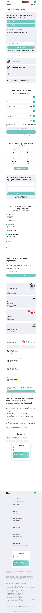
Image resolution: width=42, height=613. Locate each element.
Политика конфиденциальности (16, 611)
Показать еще (21, 390)
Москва (8, 437)
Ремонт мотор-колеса (11, 110)
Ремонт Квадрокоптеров (17, 536)
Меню (35, 493)
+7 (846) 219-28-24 (32, 4)
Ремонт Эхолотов (16, 534)
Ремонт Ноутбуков (16, 511)
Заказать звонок (21, 193)
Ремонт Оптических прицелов (18, 538)
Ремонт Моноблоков (16, 539)
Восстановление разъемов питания (13, 120)
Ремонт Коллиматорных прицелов (19, 541)
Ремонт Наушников (16, 543)
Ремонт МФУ (15, 523)
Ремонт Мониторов (16, 525)
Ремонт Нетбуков (16, 513)
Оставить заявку (21, 275)
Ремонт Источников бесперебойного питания (21, 532)
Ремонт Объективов (16, 522)
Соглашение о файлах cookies (26, 611)
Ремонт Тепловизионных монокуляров (20, 545)
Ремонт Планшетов (16, 527)
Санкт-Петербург (16, 437)
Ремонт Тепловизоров (17, 548)
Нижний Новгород (10, 440)
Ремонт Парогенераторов (17, 518)
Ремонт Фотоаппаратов (17, 516)
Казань (26, 440)
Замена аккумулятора (11, 106)
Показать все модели (21, 168)
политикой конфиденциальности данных (26, 50)
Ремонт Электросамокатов (17, 509)
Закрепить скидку (21, 47)
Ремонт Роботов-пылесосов (18, 507)
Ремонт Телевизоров (16, 504)
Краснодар (24, 437)
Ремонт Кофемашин (16, 506)
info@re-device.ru (19, 447)
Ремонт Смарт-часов (16, 520)
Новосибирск (19, 440)
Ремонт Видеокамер (16, 529)
